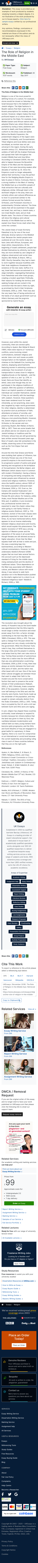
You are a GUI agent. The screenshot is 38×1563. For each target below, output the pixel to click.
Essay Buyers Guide (11, 1288)
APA (5, 976)
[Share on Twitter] (16, 87)
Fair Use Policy (8, 1477)
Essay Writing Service (10, 1414)
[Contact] (31, 3)
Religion (17, 48)
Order (27, 3)
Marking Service (9, 1216)
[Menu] (3, 3)
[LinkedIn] (10, 1494)
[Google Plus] (16, 1494)
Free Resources (8, 1454)
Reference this (10, 81)
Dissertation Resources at (18, 1281)
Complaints (6, 1481)
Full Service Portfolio (11, 1223)
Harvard (29, 976)
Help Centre (6, 1485)
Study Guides (7, 1449)
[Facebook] (3, 1494)
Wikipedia (19, 980)
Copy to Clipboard (10, 1000)
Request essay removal (12, 1114)
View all (31, 1009)
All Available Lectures (11, 1238)
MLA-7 (20, 976)
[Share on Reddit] (20, 87)
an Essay (19, 1203)
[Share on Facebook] (13, 87)
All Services (6, 1431)
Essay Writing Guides (11, 1295)
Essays (9, 48)
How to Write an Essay (12, 1285)
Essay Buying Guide (9, 1458)
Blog (3, 1462)
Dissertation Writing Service (13, 1418)
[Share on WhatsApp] (27, 87)
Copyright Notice (8, 1550)
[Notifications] (34, 3)
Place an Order (19, 1345)
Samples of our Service (12, 1219)
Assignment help (8, 1426)
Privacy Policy (7, 1541)
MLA (12, 976)
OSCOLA (30, 980)
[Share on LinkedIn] (23, 87)
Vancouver (7, 980)
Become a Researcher (10, 1490)
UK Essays (9, 60)
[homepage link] (3, 48)
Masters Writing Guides (12, 1299)
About (4, 1473)
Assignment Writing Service (14, 1212)
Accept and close (9, 43)
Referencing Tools (10, 1292)
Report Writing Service (12, 1209)
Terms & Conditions (9, 1546)
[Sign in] (36, 3)
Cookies (5, 1554)
